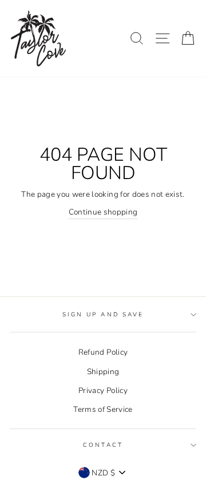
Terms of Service (102, 409)
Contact (102, 445)
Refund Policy (103, 352)
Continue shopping (103, 212)
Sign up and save (103, 315)
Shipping (103, 371)
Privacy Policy (103, 390)
